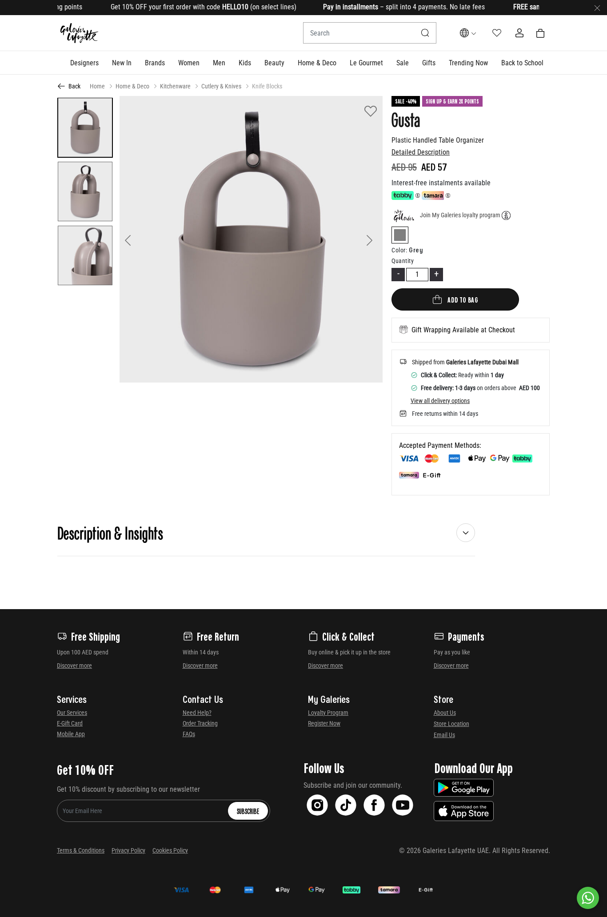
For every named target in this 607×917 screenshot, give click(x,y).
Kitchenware (175, 86)
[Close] (597, 7)
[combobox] (369, 33)
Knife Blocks (267, 86)
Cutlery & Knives (221, 86)
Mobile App (71, 734)
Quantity (402, 260)
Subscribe (248, 810)
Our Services (72, 712)
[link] (155, 62)
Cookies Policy (170, 850)
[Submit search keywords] (425, 33)
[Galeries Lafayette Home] (79, 33)
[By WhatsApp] (588, 898)
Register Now (324, 723)
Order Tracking (200, 723)
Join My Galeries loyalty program (460, 215)
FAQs (189, 734)
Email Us (444, 734)
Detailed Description (420, 152)
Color (399, 250)
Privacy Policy (128, 850)
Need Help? (197, 712)
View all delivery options (440, 400)
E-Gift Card (70, 723)
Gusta (405, 119)
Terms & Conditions (80, 850)
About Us (445, 712)
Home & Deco (132, 86)
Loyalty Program (328, 712)
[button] (84, 62)
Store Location (451, 723)
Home (97, 86)
